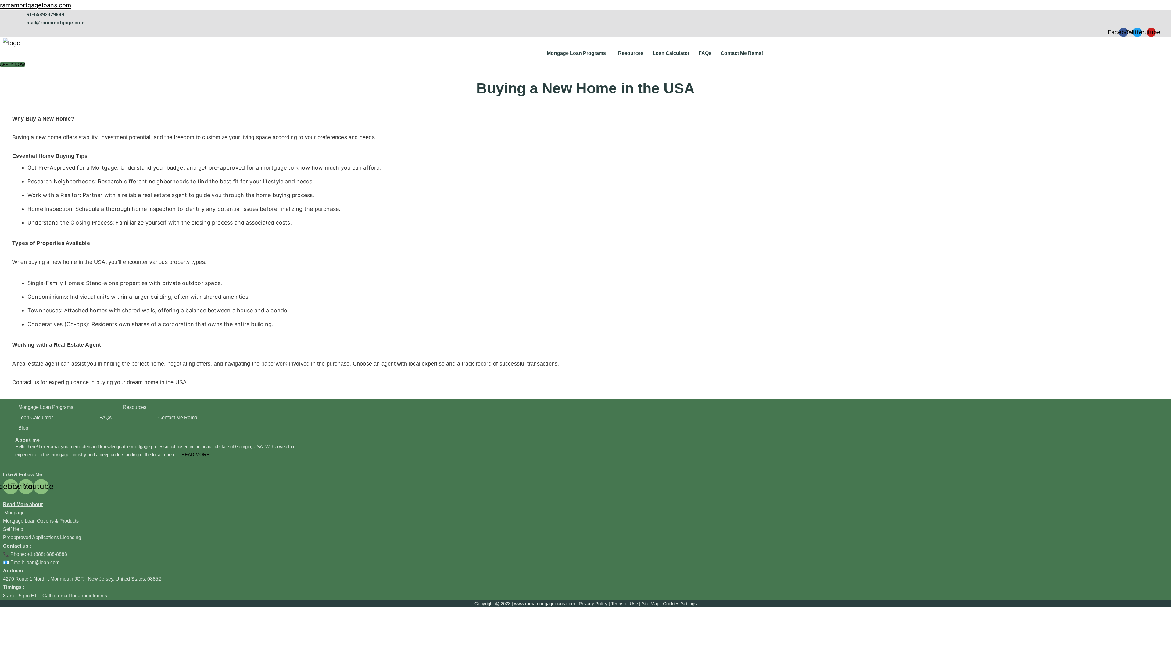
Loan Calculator (671, 53)
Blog (23, 427)
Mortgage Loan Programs (576, 53)
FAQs (705, 53)
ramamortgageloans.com (35, 5)
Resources (630, 53)
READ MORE (195, 454)
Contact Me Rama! (742, 53)
